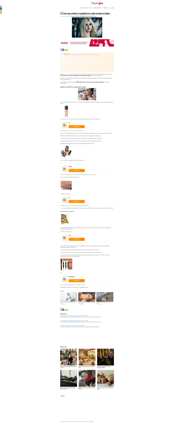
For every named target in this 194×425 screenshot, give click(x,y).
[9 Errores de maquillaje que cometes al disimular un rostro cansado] (86, 297)
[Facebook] (61, 50)
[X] (63, 50)
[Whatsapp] (65, 50)
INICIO (81, 7)
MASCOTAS (86, 7)
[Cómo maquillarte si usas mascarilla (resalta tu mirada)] (68, 297)
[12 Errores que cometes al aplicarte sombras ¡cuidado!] (104, 297)
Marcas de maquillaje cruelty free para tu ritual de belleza (72, 325)
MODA (91, 7)
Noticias (62, 11)
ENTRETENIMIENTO (97, 7)
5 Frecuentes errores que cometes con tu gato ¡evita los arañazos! (74, 315)
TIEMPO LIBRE (66, 102)
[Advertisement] (81, 63)
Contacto (112, 7)
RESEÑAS (105, 7)
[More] (67, 50)
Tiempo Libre (62, 16)
